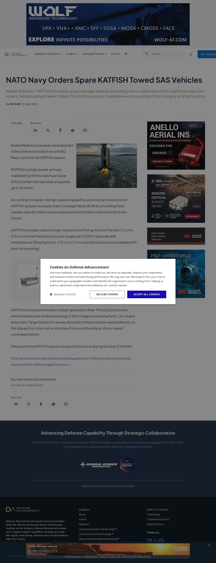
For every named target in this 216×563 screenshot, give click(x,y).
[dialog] (108, 281)
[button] (63, 294)
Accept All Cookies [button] (147, 294)
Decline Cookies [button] (107, 294)
